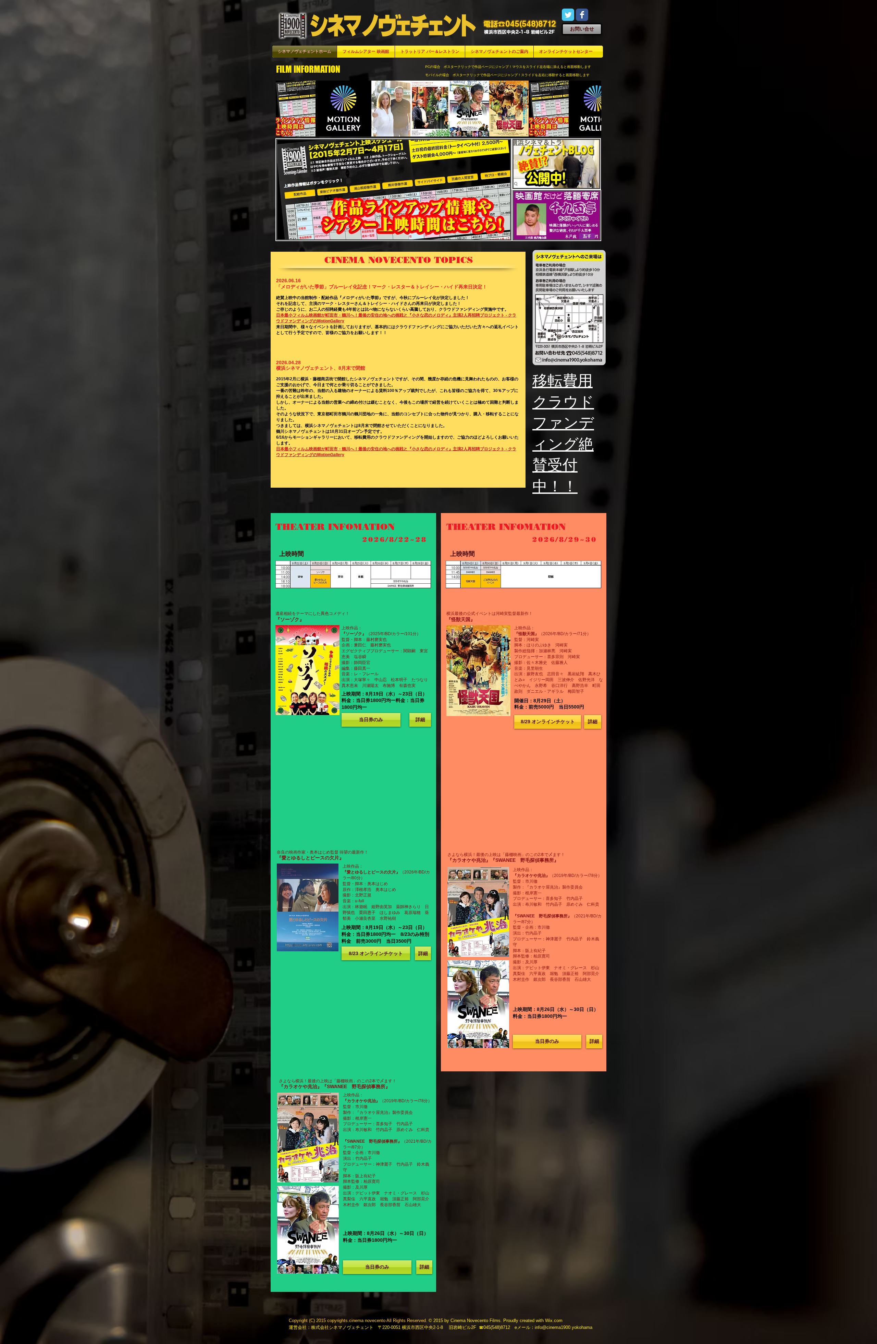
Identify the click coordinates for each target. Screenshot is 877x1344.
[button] (371, 720)
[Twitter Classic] (568, 15)
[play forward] (592, 108)
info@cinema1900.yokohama (563, 1327)
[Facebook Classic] (582, 15)
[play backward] (284, 108)
